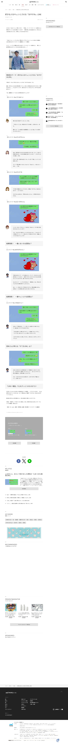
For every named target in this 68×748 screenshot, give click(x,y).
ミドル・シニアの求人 (29, 724)
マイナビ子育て (51, 730)
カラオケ (15, 522)
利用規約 (31, 700)
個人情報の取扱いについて (34, 702)
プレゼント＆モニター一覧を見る (24, 624)
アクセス (28, 740)
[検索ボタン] (66, 2)
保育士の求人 (51, 735)
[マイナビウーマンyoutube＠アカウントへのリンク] (62, 709)
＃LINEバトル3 (8, 17)
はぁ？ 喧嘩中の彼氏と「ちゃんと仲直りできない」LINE (18, 494)
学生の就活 (21, 723)
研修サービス (21, 738)
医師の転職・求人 (46, 735)
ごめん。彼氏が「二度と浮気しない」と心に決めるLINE (18, 500)
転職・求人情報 (42, 723)
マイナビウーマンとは (33, 699)
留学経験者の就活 (26, 723)
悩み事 (16, 519)
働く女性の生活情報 (22, 730)
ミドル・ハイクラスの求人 (52, 723)
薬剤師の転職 (31, 735)
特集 (35, 4)
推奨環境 (22, 707)
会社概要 (25, 740)
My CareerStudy (35, 731)
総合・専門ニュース (29, 729)
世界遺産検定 (40, 730)
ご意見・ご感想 (32, 704)
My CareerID (41, 731)
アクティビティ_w (9, 522)
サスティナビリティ (32, 740)
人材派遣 (21, 734)
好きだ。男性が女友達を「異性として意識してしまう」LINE (19, 497)
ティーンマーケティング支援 (48, 729)
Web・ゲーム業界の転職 (26, 734)
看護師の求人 (35, 735)
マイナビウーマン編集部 (9, 19)
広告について (23, 699)
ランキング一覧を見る (54, 126)
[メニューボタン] (2, 2)
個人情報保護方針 (43, 740)
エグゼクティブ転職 (47, 734)
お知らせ (22, 704)
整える (16, 4)
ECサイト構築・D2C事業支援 (24, 731)
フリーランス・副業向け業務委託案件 (49, 724)
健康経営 (36, 738)
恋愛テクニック (22, 519)
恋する (23, 4)
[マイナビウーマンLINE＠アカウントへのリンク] (57, 709)
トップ (10, 4)
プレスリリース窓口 (24, 700)
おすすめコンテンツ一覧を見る (54, 26)
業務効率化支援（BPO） (27, 738)
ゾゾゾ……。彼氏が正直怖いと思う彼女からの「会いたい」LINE (20, 503)
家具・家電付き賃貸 (22, 732)
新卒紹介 (37, 734)
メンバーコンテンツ (41, 4)
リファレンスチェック (53, 738)
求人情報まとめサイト (23, 729)
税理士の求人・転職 (22, 735)
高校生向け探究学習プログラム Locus (31, 727)
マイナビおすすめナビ (8, 715)
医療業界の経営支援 (26, 736)
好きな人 (40, 519)
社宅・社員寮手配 (47, 738)
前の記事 (14, 443)
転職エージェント (41, 734)
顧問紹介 (27, 735)
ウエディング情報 (34, 730)
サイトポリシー (23, 705)
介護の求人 (21, 736)
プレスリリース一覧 (24, 702)
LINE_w (31, 519)
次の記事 (33, 443)
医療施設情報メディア (47, 731)
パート (25, 724)
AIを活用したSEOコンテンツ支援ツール (31, 732)
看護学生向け (31, 723)
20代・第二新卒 (33, 734)
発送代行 (33, 738)
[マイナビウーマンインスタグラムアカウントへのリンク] (53, 709)
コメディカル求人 (40, 735)
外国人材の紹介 (32, 736)
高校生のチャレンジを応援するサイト (38, 729)
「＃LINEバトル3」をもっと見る (14, 425)
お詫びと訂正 (23, 709)
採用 (35, 740)
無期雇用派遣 (56, 735)
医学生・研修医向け (36, 723)
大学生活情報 (54, 729)
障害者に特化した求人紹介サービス (38, 724)
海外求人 (46, 723)
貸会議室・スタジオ (41, 738)
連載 (32, 4)
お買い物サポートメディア (54, 731)
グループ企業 (38, 740)
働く (13, 4)
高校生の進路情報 (22, 727)
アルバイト (21, 724)
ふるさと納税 (30, 731)
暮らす (26, 4)
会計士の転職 (53, 734)
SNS (27, 519)
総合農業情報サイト (45, 730)
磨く (19, 4)
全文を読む (24, 488)
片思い (13, 9)
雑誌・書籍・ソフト (29, 730)
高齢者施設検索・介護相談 (41, 732)
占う (29, 4)
